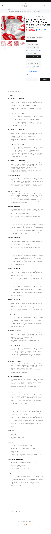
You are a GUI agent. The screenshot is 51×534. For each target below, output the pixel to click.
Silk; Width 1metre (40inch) (31, 41)
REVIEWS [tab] (17, 91)
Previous (2, 27)
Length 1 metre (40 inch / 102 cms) (33, 53)
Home (9, 9)
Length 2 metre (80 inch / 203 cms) (33, 57)
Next (23, 27)
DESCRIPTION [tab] (11, 91)
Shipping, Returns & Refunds (33, 71)
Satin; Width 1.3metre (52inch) (32, 44)
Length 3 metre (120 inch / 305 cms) (33, 60)
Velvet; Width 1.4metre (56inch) (32, 48)
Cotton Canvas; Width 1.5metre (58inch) (34, 37)
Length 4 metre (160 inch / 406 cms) (33, 63)
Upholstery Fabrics (36, 84)
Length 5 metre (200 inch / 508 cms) (33, 67)
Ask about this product (33, 74)
